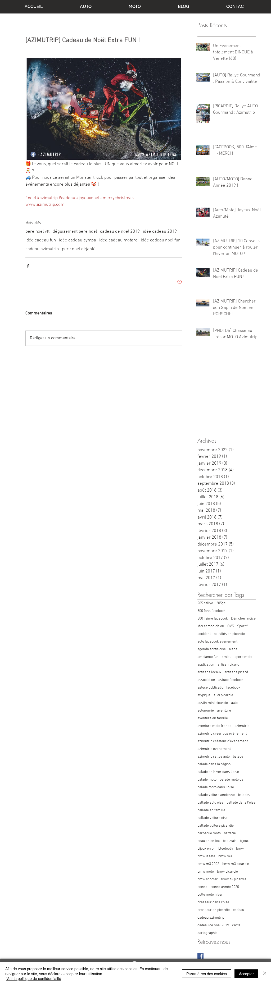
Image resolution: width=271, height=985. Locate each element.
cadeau (238, 910)
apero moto (243, 657)
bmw (240, 848)
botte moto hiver (210, 894)
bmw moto (205, 871)
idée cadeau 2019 (160, 231)
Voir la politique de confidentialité (33, 978)
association (206, 680)
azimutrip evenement (214, 749)
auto (234, 703)
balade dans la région (214, 764)
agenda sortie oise (211, 649)
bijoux (244, 841)
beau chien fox (208, 841)
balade (238, 756)
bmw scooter (207, 879)
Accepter (246, 973)
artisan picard (228, 664)
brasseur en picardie (213, 910)
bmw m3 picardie (235, 864)
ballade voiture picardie (215, 825)
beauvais (230, 841)
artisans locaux (209, 672)
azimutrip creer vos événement (222, 733)
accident (204, 634)
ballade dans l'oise (241, 802)
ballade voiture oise (212, 818)
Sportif (242, 626)
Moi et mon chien (210, 626)
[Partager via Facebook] (27, 266)
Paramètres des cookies (206, 973)
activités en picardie (229, 634)
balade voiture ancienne (216, 795)
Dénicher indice (243, 618)
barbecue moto (209, 833)
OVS (230, 626)
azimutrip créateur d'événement (222, 741)
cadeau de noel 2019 (120, 231)
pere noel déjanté (79, 249)
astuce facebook (230, 680)
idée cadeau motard (118, 240)
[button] (85, 6)
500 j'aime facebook (212, 618)
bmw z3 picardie (233, 879)
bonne (202, 887)
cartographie (207, 933)
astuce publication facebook (218, 687)
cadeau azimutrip (42, 249)
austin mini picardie (212, 703)
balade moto (206, 779)
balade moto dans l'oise (215, 787)
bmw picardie (227, 871)
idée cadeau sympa (77, 240)
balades (244, 795)
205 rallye (205, 603)
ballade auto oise (210, 802)
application (205, 664)
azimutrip (241, 726)
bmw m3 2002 (208, 864)
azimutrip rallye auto (213, 756)
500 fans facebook (211, 611)
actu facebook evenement (217, 641)
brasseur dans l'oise (213, 902)
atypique (203, 695)
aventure (224, 710)
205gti (220, 603)
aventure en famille (212, 718)
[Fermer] (264, 973)
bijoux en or (206, 848)
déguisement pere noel (75, 231)
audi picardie (223, 695)
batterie (230, 833)
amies (226, 657)
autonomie (205, 710)
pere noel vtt (37, 231)
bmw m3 (225, 856)
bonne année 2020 (224, 887)
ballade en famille (211, 810)
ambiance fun (208, 657)
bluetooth (225, 848)
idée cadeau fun (40, 240)
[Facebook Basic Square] (200, 956)
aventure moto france (214, 726)
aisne (233, 649)
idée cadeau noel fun (160, 240)
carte (236, 925)
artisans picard (236, 672)
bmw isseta (206, 856)
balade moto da (231, 779)
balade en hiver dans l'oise (218, 772)
